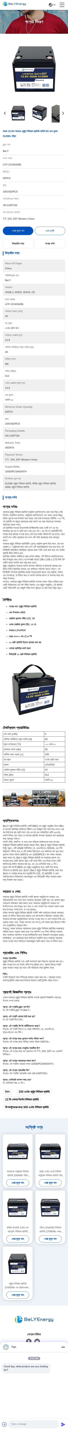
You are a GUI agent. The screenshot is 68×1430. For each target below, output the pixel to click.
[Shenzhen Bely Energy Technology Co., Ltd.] (14, 5)
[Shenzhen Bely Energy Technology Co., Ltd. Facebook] (29, 1341)
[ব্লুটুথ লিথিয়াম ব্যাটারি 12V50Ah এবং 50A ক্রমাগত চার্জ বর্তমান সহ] (17, 1264)
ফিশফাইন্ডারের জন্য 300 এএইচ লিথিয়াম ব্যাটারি (26, 1107)
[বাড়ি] (34, 1319)
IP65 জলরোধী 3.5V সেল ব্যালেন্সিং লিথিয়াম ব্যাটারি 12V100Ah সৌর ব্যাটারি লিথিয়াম (18, 1229)
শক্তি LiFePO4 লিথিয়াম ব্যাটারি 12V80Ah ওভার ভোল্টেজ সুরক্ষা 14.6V (50, 1229)
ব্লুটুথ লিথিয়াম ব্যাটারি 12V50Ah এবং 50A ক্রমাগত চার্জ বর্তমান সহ (18, 1285)
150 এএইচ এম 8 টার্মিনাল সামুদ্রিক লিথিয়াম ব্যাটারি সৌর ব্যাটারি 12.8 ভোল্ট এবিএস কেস (50, 1173)
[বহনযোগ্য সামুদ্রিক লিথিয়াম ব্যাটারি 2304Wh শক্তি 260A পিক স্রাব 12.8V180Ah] (17, 1151)
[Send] (63, 1424)
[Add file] (4, 1424)
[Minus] (63, 1347)
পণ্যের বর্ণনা (50, 243)
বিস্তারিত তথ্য (18, 243)
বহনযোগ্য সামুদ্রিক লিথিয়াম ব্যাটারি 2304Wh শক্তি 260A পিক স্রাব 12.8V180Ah (18, 1173)
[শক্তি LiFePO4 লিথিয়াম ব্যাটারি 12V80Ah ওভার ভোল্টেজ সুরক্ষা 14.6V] (50, 1207)
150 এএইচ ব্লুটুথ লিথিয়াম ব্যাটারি (34, 1091)
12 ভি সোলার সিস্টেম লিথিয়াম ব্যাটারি (22, 1099)
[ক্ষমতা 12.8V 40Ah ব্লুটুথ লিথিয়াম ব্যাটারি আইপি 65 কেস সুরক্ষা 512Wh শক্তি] (34, 69)
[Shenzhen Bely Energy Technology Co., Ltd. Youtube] (37, 1341)
